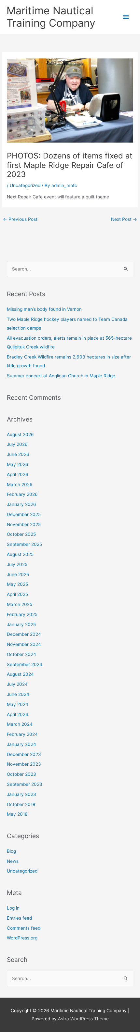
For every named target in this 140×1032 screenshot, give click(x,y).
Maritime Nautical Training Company (51, 16)
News (13, 861)
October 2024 (21, 654)
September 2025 (24, 544)
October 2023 (21, 774)
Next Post (124, 219)
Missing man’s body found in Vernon (44, 309)
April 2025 (17, 594)
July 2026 (17, 444)
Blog (11, 851)
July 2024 (17, 684)
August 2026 (20, 434)
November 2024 (24, 644)
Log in (13, 908)
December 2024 (24, 634)
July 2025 (17, 564)
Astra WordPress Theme (83, 1018)
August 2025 (20, 554)
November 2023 (24, 764)
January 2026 (21, 504)
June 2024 (18, 694)
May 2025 (17, 584)
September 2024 (24, 664)
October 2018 (21, 804)
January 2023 (21, 794)
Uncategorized (25, 185)
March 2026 (20, 484)
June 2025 (18, 574)
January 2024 (21, 744)
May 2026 (17, 464)
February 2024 (22, 734)
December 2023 (24, 754)
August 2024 (20, 674)
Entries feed (19, 918)
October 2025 (21, 534)
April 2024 (17, 714)
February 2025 (22, 614)
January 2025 (21, 624)
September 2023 (24, 784)
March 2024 (20, 724)
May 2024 (17, 704)
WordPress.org (22, 937)
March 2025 (19, 604)
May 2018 (17, 814)
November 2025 (24, 524)
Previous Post (20, 219)
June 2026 (18, 454)
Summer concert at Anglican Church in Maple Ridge (61, 375)
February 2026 (22, 494)
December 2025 (24, 514)
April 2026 (17, 474)
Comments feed (23, 928)
